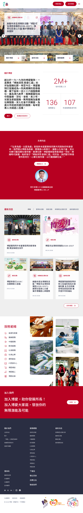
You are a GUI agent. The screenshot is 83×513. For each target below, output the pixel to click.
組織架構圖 (7, 446)
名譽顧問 (7, 482)
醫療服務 (12, 337)
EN (11, 490)
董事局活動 (40, 209)
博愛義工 (12, 372)
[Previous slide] (3, 36)
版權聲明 (22, 498)
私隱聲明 (7, 498)
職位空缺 (33, 476)
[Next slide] (79, 36)
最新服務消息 (74, 209)
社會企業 (12, 355)
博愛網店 (12, 367)
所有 (29, 209)
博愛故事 (12, 376)
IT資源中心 (13, 363)
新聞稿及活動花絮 (61, 209)
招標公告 (33, 480)
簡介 (5, 436)
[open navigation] (79, 4)
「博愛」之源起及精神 (10, 439)
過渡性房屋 (13, 333)
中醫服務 (12, 342)
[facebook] (20, 490)
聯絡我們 (33, 485)
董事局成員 (7, 475)
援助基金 (12, 359)
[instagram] (16, 490)
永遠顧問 (7, 479)
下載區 (32, 471)
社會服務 (12, 350)
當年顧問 (7, 485)
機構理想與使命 (8, 443)
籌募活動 (49, 209)
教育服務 (12, 346)
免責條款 (14, 498)
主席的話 (7, 432)
